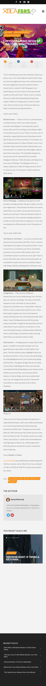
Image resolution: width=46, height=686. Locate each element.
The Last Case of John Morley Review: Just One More (20, 656)
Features (11, 553)
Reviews (8, 32)
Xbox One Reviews (21, 32)
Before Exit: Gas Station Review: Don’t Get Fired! (21, 667)
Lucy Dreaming (9, 461)
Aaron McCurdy (12, 49)
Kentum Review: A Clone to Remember (17, 662)
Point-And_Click (32, 478)
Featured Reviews (12, 35)
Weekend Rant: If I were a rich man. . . (22, 558)
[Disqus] (23, 595)
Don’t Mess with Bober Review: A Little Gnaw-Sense (20, 648)
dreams (12, 481)
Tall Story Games (16, 478)
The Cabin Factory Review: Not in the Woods (19, 672)
